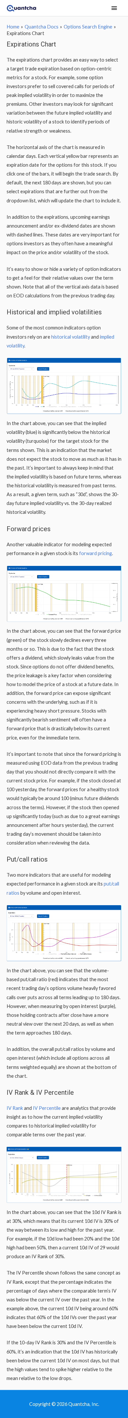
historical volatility (70, 337)
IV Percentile (47, 1108)
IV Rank (15, 1108)
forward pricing (95, 553)
